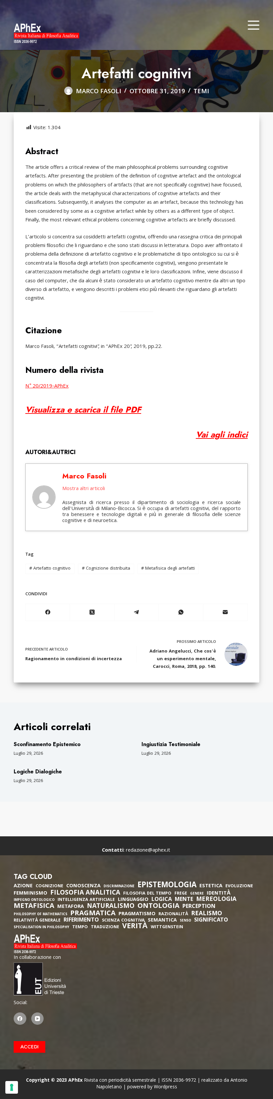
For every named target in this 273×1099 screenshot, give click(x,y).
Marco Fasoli (84, 475)
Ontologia (158, 906)
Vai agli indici (222, 434)
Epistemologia (166, 886)
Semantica (162, 920)
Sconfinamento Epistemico (47, 744)
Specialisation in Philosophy (41, 928)
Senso (185, 921)
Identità (219, 893)
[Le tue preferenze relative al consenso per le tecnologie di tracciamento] (11, 1087)
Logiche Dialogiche (38, 771)
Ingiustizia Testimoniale (170, 744)
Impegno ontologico (34, 900)
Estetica (210, 886)
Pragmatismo (137, 914)
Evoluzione (239, 886)
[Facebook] (48, 612)
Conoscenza (83, 886)
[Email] (225, 612)
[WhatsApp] (181, 612)
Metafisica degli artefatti (168, 568)
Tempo (80, 927)
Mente (184, 900)
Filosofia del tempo (147, 894)
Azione (23, 886)
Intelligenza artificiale (86, 900)
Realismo (206, 914)
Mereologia (216, 900)
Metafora (70, 907)
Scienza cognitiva (123, 921)
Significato (211, 921)
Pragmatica (93, 914)
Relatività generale (37, 921)
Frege (180, 894)
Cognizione (49, 886)
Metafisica (34, 906)
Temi (201, 92)
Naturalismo (111, 906)
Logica (161, 900)
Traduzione (105, 927)
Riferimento (81, 921)
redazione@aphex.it (148, 850)
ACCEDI (29, 1046)
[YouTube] (37, 1018)
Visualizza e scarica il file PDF (83, 409)
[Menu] (253, 25)
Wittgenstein (167, 927)
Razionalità (173, 914)
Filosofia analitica (85, 893)
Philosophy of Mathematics (40, 915)
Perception (198, 907)
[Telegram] (137, 612)
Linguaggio (133, 900)
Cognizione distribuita (106, 568)
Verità (135, 927)
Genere (197, 894)
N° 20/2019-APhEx (47, 386)
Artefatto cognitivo (50, 568)
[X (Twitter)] (92, 612)
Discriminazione (119, 887)
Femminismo (30, 893)
